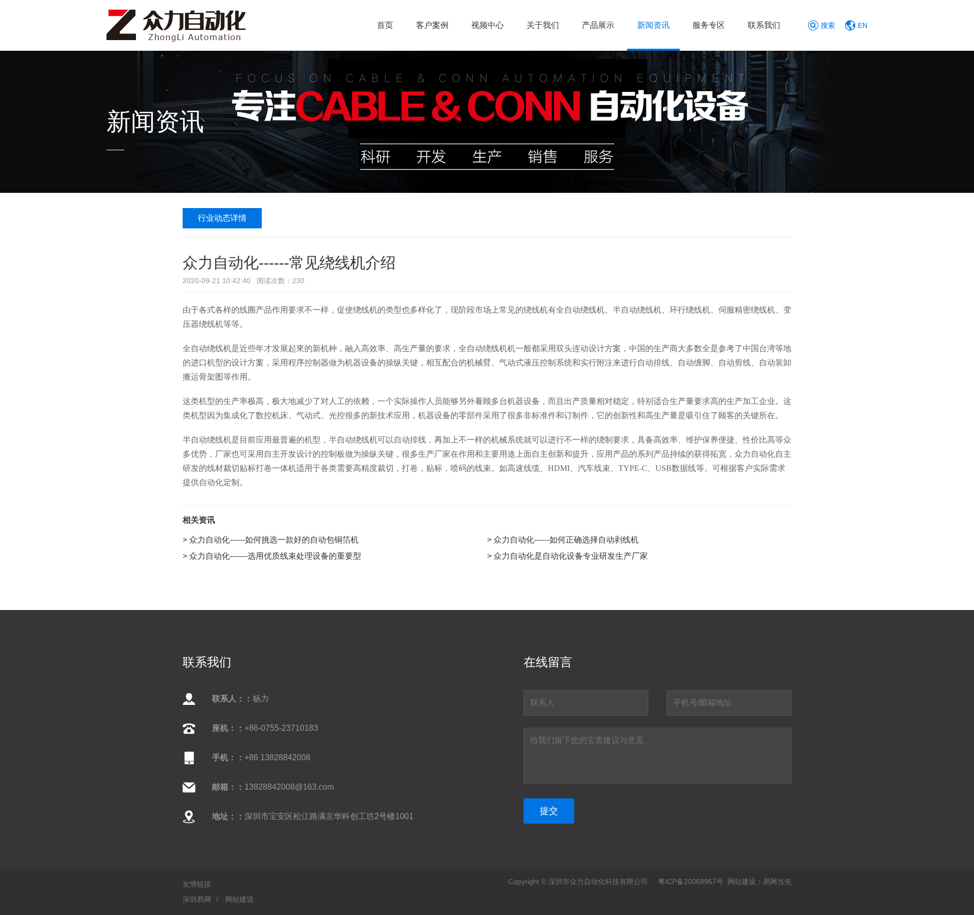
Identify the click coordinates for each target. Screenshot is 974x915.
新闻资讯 (653, 25)
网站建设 (239, 899)
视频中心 (487, 25)
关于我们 (543, 25)
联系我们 (764, 25)
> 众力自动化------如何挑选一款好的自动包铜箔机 (271, 539)
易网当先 (777, 881)
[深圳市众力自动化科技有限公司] (176, 24)
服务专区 (708, 25)
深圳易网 (197, 899)
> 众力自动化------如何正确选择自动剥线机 (563, 539)
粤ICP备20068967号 (690, 881)
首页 (385, 25)
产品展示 (598, 25)
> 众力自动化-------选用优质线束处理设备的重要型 (272, 556)
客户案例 (432, 25)
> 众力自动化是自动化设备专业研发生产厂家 (567, 556)
